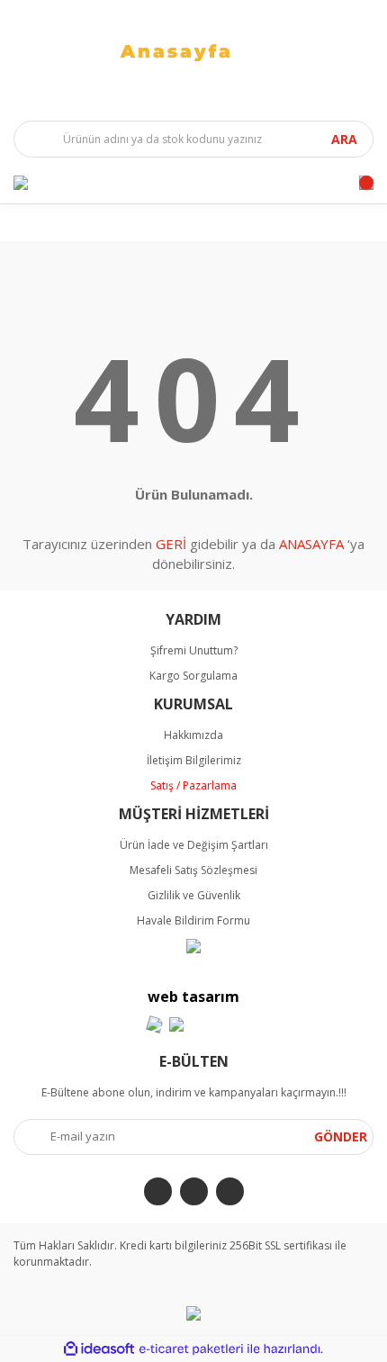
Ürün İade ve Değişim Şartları (194, 844)
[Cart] (366, 183)
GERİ (171, 544)
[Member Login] (21, 183)
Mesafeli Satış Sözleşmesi (193, 870)
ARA (344, 139)
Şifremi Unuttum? (194, 650)
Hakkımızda (193, 735)
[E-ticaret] (191, 1348)
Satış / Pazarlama (193, 785)
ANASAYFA (311, 544)
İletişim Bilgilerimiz (194, 760)
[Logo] (193, 51)
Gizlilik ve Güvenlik (194, 895)
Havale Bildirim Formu (193, 920)
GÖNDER (340, 1136)
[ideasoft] (99, 1348)
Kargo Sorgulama (193, 675)
